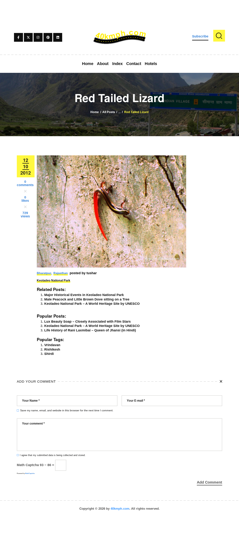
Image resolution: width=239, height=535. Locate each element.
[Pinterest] (48, 37)
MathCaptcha (30, 473)
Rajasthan (60, 273)
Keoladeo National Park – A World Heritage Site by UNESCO (92, 304)
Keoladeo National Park (53, 280)
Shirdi (49, 354)
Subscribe (200, 36)
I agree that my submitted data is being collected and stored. (53, 455)
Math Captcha (28, 465)
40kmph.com (120, 508)
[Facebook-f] (18, 37)
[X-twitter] (28, 37)
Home (94, 112)
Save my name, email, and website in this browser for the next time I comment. (66, 410)
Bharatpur (44, 273)
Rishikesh (52, 349)
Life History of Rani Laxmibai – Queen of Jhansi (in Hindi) (90, 330)
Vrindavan (52, 345)
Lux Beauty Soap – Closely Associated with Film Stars (87, 321)
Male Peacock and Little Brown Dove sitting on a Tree (86, 299)
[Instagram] (38, 37)
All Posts (108, 112)
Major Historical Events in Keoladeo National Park (84, 295)
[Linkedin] (57, 37)
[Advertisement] (119, 8)
